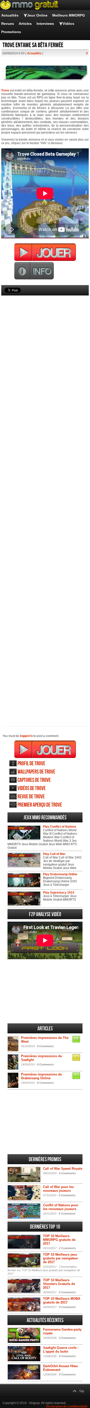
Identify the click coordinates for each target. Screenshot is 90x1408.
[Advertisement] (45, 502)
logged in (26, 736)
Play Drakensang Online (60, 874)
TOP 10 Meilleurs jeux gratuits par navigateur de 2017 (60, 1258)
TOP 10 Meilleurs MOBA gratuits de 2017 (61, 1300)
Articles (25, 24)
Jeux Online (37, 15)
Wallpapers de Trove (36, 772)
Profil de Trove (31, 763)
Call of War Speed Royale (62, 1168)
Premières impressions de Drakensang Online (41, 1076)
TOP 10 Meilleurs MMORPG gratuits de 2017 (59, 1239)
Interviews (45, 24)
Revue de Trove (31, 796)
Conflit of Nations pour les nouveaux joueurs (60, 1207)
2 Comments (67, 1248)
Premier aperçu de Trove (40, 805)
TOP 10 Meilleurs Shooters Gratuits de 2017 (59, 1283)
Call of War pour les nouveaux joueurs (58, 1189)
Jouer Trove (45, 749)
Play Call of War (54, 854)
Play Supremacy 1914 (58, 892)
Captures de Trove (34, 780)
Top (81, 1391)
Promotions (11, 32)
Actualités (9, 15)
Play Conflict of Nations (59, 826)
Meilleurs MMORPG (68, 15)
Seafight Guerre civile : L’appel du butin (60, 1349)
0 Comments (45, 1046)
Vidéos (68, 24)
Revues (7, 24)
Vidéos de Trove (32, 788)
